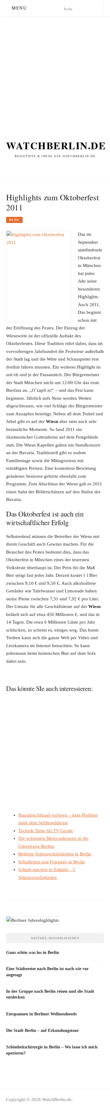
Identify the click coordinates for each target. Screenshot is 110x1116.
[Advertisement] (55, 71)
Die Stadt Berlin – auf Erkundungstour (42, 1030)
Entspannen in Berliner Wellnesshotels (41, 1013)
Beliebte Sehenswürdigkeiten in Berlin (54, 853)
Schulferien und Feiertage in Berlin (51, 861)
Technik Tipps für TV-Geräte (45, 830)
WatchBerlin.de (56, 145)
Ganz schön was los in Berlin (32, 952)
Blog (14, 219)
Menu (19, 8)
